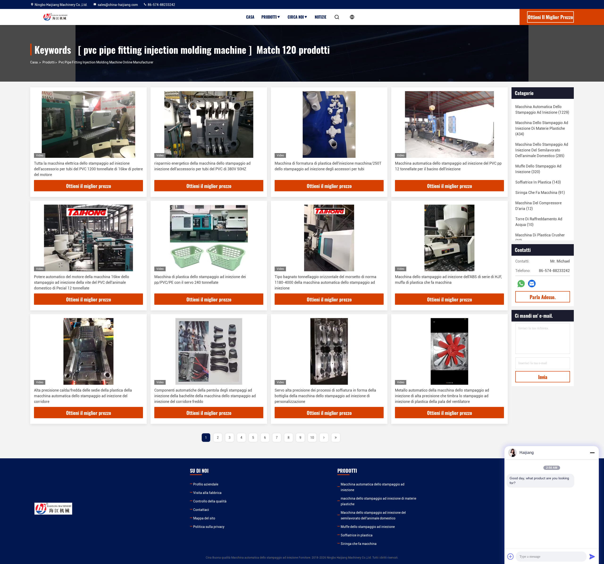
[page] (324, 437)
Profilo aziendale (205, 484)
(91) (540, 192)
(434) (541, 128)
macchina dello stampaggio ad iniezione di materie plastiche (378, 501)
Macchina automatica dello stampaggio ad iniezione (372, 487)
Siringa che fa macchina (359, 544)
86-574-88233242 (161, 5)
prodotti (48, 62)
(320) (538, 169)
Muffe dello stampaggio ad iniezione (368, 527)
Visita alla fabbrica (207, 493)
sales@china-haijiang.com (118, 5)
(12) (538, 206)
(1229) (542, 109)
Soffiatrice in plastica (357, 535)
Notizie (320, 17)
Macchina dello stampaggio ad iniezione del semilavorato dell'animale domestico (373, 515)
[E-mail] (532, 283)
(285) (541, 150)
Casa (250, 17)
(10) (538, 222)
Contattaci (201, 510)
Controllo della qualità (209, 501)
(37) (540, 238)
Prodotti (269, 17)
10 (312, 437)
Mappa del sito (204, 518)
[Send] (592, 556)
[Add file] (510, 556)
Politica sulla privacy (208, 527)
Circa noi (296, 17)
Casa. (34, 62)
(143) (538, 182)
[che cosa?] (521, 283)
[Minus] (592, 452)
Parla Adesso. (543, 297)
